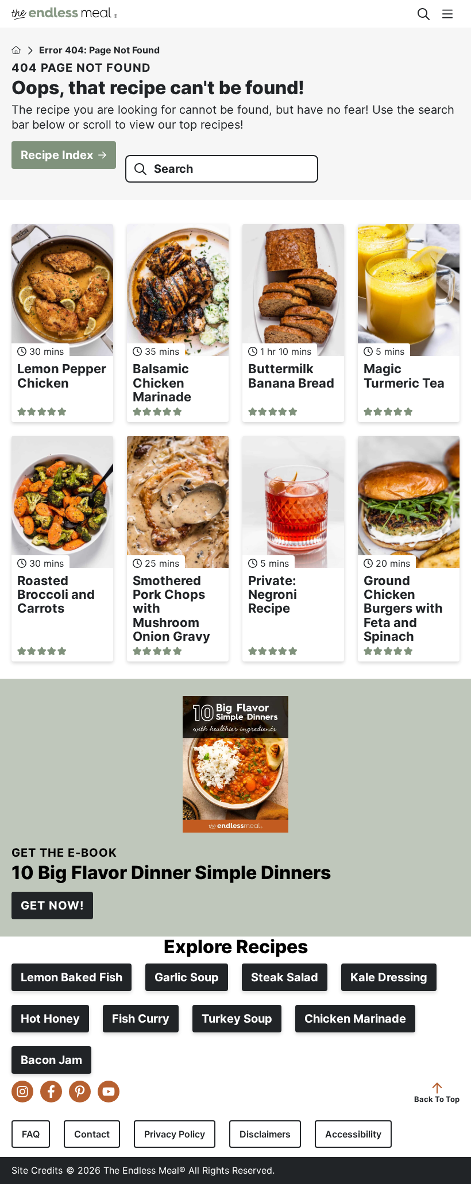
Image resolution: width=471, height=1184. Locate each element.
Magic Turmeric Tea (404, 375)
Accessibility (353, 1134)
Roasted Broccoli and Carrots (56, 594)
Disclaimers (265, 1134)
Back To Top (437, 1098)
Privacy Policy (174, 1134)
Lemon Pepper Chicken (61, 375)
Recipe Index (57, 155)
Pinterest (80, 1091)
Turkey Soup (237, 1019)
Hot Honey (50, 1019)
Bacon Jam (51, 1060)
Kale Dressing (388, 977)
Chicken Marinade (355, 1019)
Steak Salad (284, 977)
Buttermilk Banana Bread (291, 375)
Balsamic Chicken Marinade (162, 382)
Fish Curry (140, 1019)
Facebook (51, 1091)
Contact (92, 1134)
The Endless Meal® (207, 13)
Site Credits (37, 1170)
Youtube (108, 1091)
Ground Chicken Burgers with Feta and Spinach (403, 608)
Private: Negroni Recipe (272, 594)
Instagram (22, 1091)
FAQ (31, 1134)
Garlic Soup (187, 977)
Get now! (52, 905)
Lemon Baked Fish (71, 977)
